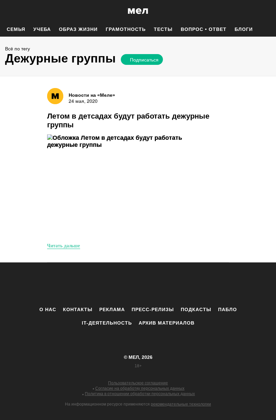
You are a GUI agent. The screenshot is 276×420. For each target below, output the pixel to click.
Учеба (42, 29)
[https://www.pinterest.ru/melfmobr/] (156, 284)
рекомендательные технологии (181, 404)
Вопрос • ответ (204, 29)
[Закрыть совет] (203, 71)
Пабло (227, 309)
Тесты (163, 29)
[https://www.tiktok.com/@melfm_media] (138, 284)
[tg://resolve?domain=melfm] (82, 284)
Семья (16, 29)
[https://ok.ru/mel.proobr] (175, 284)
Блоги (244, 29)
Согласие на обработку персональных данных (139, 388)
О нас (47, 309)
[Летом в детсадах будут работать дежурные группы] (123, 185)
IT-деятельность (107, 323)
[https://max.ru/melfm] (193, 284)
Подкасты (196, 309)
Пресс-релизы (153, 309)
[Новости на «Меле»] (55, 96)
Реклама (112, 309)
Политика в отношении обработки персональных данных (140, 393)
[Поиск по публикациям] (6, 11)
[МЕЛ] (138, 11)
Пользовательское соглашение (138, 383)
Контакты (78, 309)
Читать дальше (63, 245)
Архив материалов (167, 323)
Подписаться (144, 59)
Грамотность (126, 29)
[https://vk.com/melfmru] (119, 284)
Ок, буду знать (141, 104)
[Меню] (266, 11)
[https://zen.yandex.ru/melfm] (101, 284)
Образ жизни (78, 29)
